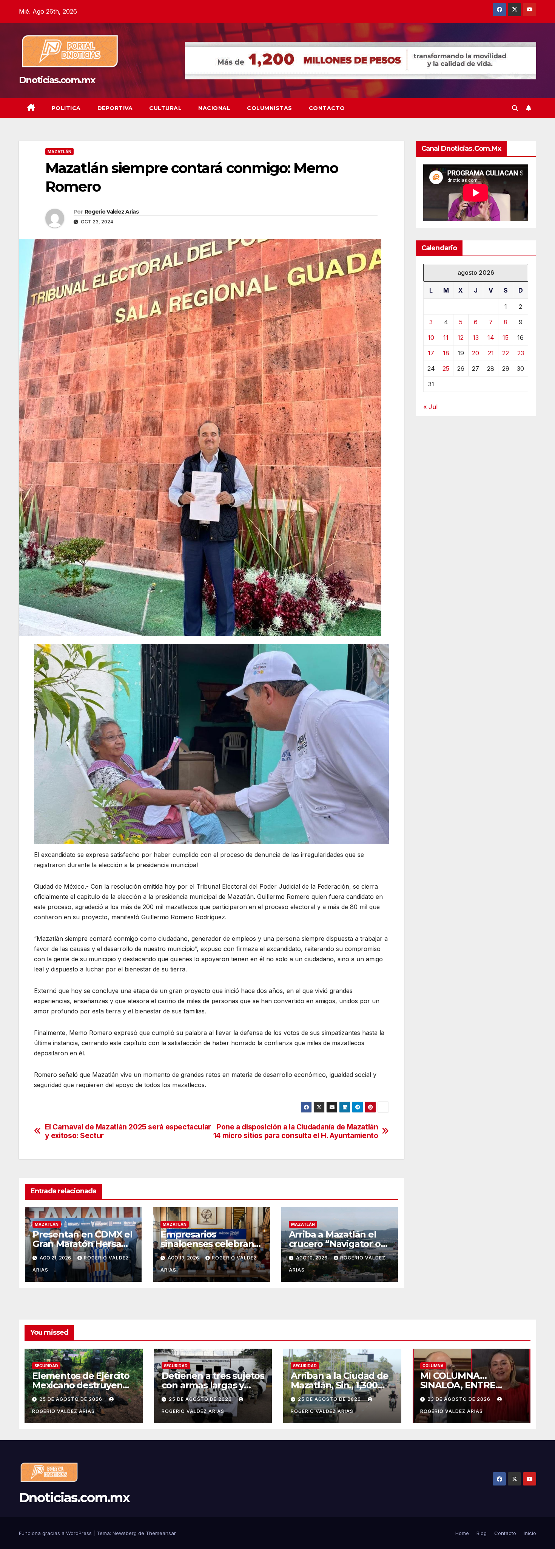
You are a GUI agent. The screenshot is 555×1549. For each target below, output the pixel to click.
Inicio (530, 1533)
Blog (481, 1533)
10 (431, 337)
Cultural (165, 108)
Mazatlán (59, 151)
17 (431, 353)
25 (445, 368)
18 (446, 353)
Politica (66, 108)
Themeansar (161, 1533)
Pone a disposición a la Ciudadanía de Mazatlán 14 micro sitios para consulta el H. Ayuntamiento (295, 1131)
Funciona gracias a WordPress (56, 1533)
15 (506, 337)
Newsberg (125, 1533)
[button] (515, 108)
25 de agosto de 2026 (71, 1399)
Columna (433, 1365)
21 (491, 353)
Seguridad (46, 1365)
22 (505, 353)
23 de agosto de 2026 (459, 1399)
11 (446, 337)
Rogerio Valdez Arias (112, 211)
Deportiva (115, 108)
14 (490, 337)
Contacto (327, 108)
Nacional (214, 108)
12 (461, 337)
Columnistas (269, 108)
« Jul (430, 406)
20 (475, 353)
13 (476, 337)
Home (462, 1533)
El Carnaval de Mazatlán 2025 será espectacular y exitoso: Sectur (128, 1131)
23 (520, 353)
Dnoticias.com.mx (57, 79)
